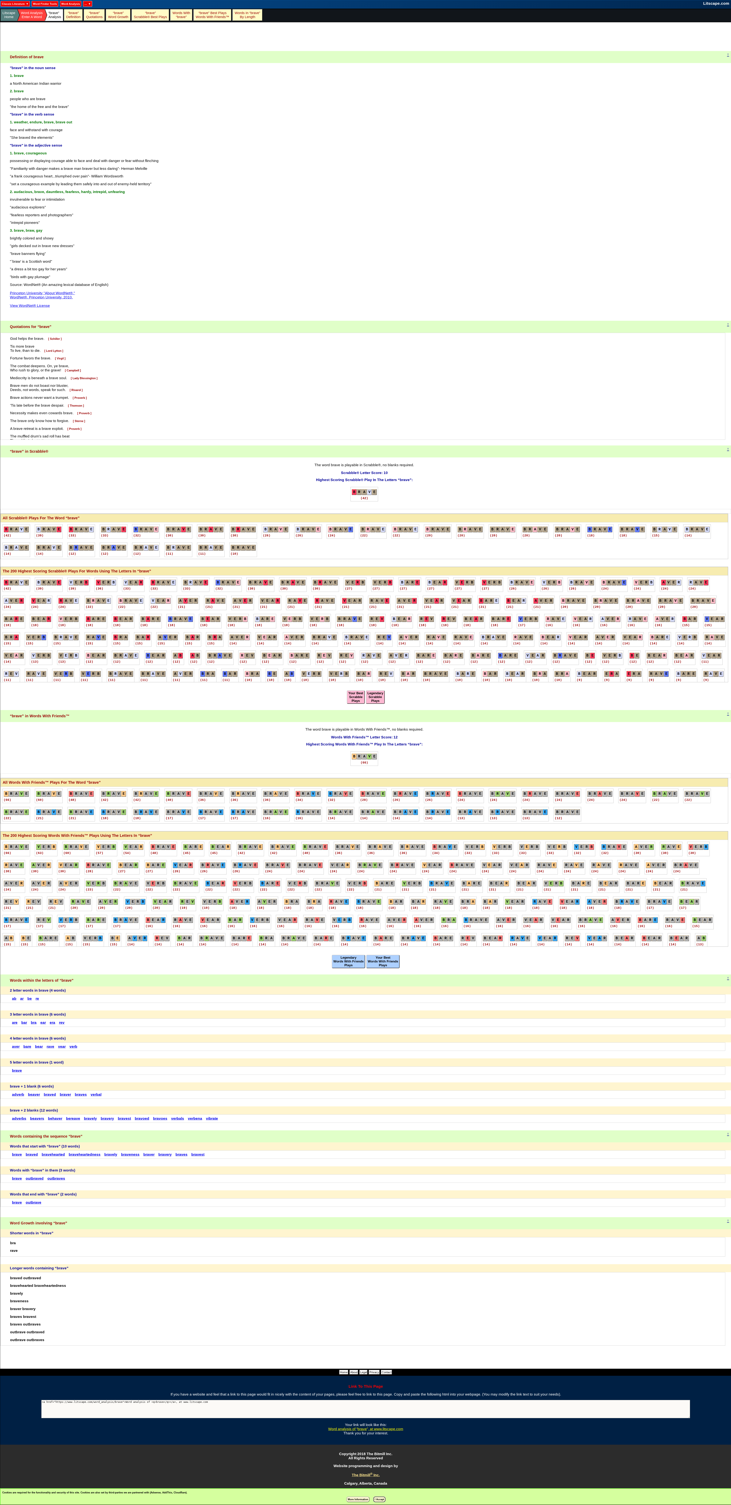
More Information (358, 1499)
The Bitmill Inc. (366, 1475)
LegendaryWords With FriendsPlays (348, 961)
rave (50, 1047)
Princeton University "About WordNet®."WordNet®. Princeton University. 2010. (42, 295)
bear (39, 1047)
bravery (107, 1118)
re (37, 999)
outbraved (35, 1178)
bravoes (160, 1118)
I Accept (379, 1499)
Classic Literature (13, 3)
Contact (386, 1372)
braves (81, 1094)
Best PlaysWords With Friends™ (212, 15)
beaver (34, 1094)
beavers (37, 1118)
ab (14, 999)
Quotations (94, 15)
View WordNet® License (30, 306)
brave (17, 1070)
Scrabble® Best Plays (150, 15)
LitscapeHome (8, 15)
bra (34, 1023)
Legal (363, 1372)
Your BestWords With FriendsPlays (383, 961)
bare (27, 1047)
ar (22, 999)
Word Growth (118, 15)
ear (43, 1023)
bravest (124, 1118)
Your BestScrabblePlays (355, 697)
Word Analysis (70, 3)
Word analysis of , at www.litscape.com (365, 1429)
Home (344, 1372)
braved (50, 1094)
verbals (177, 1118)
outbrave (33, 1202)
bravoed (142, 1118)
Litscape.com (716, 3)
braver (65, 1094)
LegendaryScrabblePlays (375, 697)
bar (24, 1023)
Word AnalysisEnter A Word (32, 15)
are (15, 1023)
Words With (181, 15)
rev (62, 1023)
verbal (96, 1094)
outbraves (56, 1178)
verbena (195, 1118)
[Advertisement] (365, 36)
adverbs (19, 1118)
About (354, 1372)
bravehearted (53, 1154)
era (52, 1023)
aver (16, 1047)
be (29, 999)
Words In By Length (247, 15)
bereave (73, 1118)
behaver (55, 1118)
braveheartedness (85, 1154)
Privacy (374, 1372)
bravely (90, 1118)
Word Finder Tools (45, 3)
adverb (18, 1094)
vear (62, 1047)
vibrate (212, 1118)
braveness (130, 1154)
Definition (73, 15)
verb (73, 1047)
